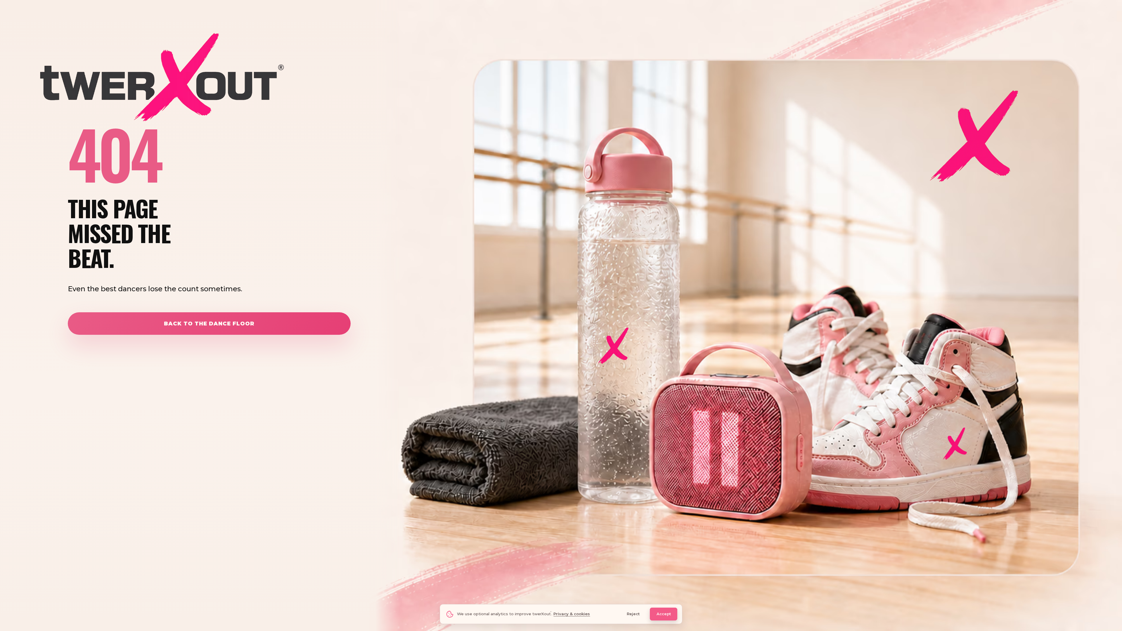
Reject (633, 613)
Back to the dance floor (209, 323)
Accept (664, 613)
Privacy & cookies (571, 613)
